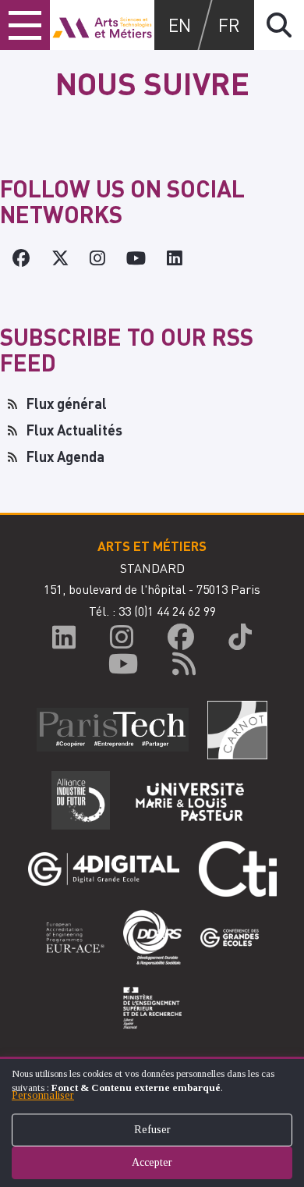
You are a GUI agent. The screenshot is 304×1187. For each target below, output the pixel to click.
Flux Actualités (74, 430)
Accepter (152, 1162)
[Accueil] (102, 25)
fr (229, 24)
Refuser (152, 1129)
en (179, 24)
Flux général (67, 403)
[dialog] (152, 1122)
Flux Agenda (65, 456)
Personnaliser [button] (43, 1095)
